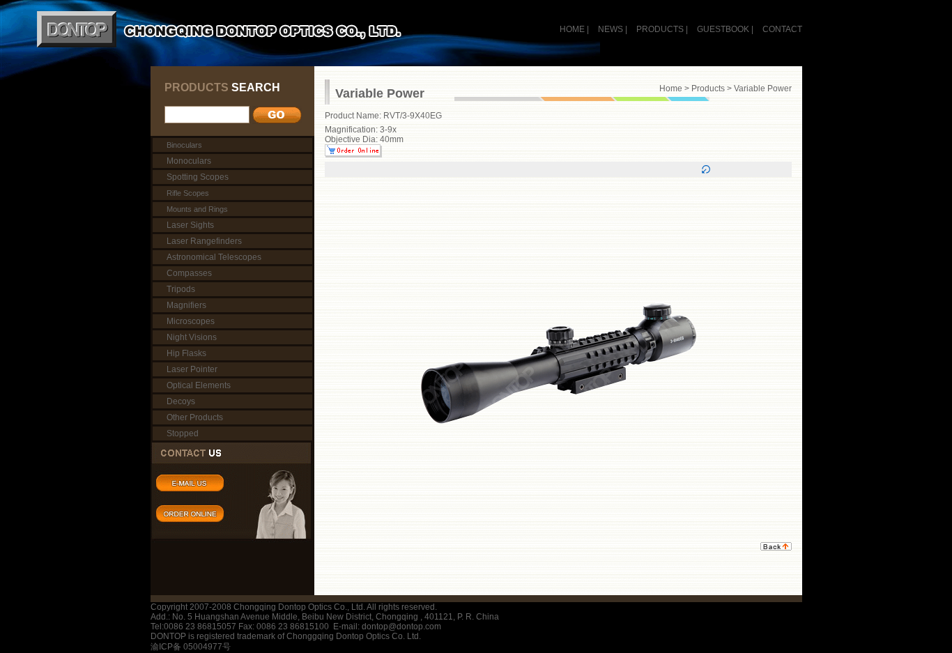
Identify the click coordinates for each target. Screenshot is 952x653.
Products (708, 88)
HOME (572, 29)
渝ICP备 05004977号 (191, 647)
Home (670, 88)
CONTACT (782, 29)
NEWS (610, 29)
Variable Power (763, 88)
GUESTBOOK (722, 29)
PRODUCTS (660, 29)
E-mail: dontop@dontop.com (387, 626)
